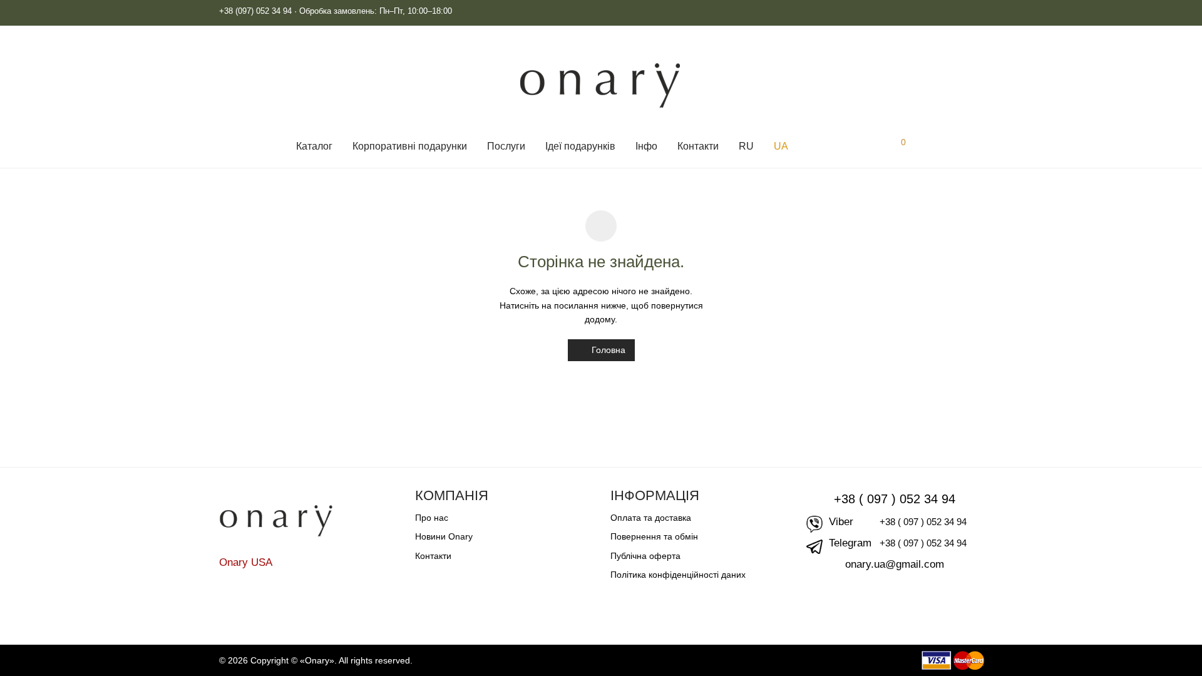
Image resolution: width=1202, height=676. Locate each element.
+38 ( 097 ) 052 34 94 (894, 499)
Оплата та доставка (650, 518)
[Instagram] (958, 11)
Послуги (506, 146)
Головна (607, 350)
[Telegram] (939, 11)
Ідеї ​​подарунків (580, 146)
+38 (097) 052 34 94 (255, 11)
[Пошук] (812, 146)
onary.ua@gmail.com (894, 564)
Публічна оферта (645, 556)
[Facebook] (978, 11)
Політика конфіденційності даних (678, 575)
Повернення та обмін (654, 536)
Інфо (646, 146)
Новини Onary (444, 536)
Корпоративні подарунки (409, 146)
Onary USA (245, 562)
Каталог (314, 146)
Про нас (431, 518)
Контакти (698, 146)
